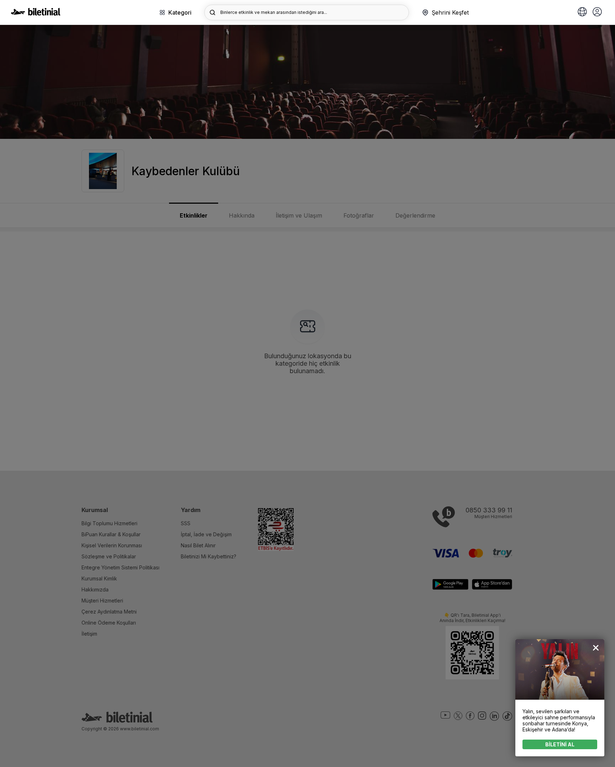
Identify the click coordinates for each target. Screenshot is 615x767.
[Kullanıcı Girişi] (597, 12)
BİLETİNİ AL (559, 744)
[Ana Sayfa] (36, 13)
